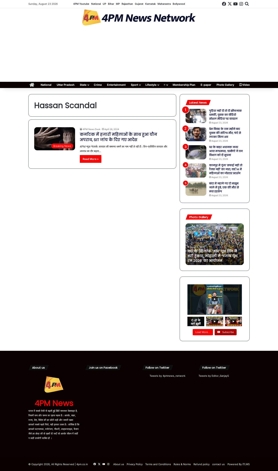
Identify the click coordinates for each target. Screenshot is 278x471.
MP (118, 3)
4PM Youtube (81, 3)
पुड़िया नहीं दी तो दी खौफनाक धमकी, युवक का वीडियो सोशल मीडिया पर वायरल (225, 115)
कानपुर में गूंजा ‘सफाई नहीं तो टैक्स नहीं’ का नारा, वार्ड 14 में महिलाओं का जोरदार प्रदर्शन (225, 169)
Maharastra (164, 3)
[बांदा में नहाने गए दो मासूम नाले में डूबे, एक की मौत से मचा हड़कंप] (196, 189)
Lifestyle (150, 84)
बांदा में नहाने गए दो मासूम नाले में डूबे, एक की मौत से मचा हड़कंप (224, 187)
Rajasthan (127, 3)
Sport (134, 84)
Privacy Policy (135, 464)
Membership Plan (184, 84)
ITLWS (246, 464)
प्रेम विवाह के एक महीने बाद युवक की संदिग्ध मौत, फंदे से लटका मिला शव (225, 133)
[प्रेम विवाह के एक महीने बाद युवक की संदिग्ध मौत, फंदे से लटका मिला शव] (196, 134)
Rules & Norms (182, 464)
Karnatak (150, 3)
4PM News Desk (91, 129)
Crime (98, 84)
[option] (215, 244)
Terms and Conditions (158, 464)
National (96, 3)
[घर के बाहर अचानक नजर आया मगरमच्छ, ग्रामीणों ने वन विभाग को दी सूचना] (196, 152)
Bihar (111, 3)
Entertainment (116, 84)
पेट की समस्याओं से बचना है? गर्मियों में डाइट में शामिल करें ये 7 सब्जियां (213, 256)
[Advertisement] (139, 54)
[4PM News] (139, 18)
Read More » (91, 159)
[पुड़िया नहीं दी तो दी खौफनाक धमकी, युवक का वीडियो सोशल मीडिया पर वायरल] (196, 116)
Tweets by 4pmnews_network (167, 375)
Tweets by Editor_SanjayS (214, 375)
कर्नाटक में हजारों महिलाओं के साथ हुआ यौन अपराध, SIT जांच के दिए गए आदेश (118, 137)
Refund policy (201, 464)
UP (104, 3)
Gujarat (139, 3)
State (83, 84)
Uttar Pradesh (66, 84)
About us (118, 464)
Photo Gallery (225, 84)
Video (246, 84)
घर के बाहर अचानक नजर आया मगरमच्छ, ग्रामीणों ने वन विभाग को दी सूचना (226, 151)
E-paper (206, 84)
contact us (218, 464)
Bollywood (179, 3)
